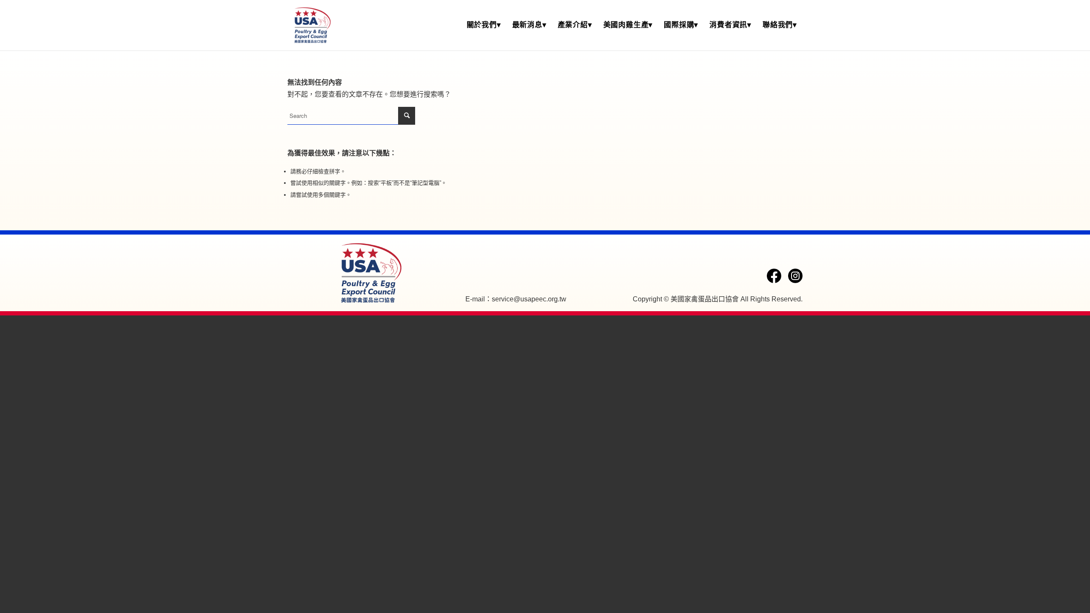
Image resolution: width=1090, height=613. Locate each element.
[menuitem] (484, 25)
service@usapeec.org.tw (529, 299)
